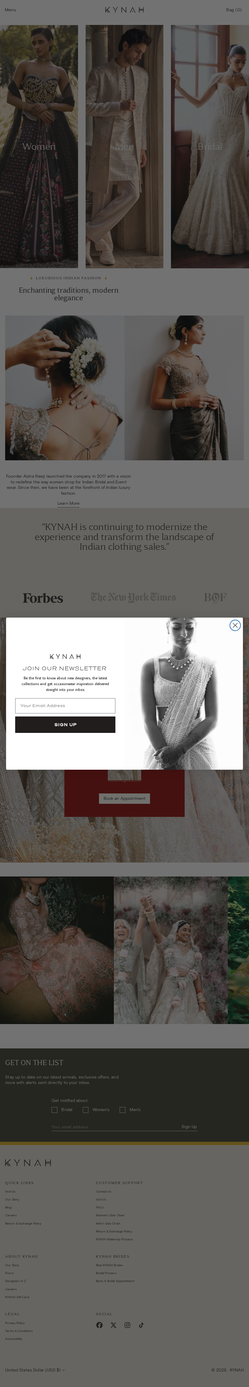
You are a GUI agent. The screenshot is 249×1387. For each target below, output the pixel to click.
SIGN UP (65, 724)
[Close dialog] (235, 625)
